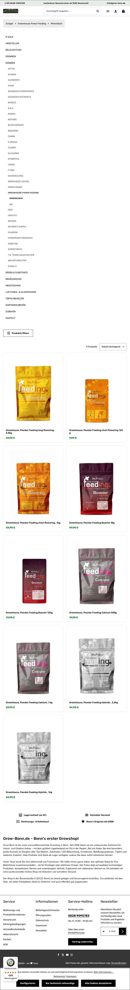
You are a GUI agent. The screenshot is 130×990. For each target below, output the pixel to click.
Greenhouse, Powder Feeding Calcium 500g (93, 612)
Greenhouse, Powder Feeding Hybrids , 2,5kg (93, 702)
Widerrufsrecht (10, 934)
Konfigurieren (27, 983)
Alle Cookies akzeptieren (98, 983)
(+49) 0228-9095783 (15, 3)
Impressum (41, 925)
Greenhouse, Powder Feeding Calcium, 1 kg (29, 702)
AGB (5, 944)
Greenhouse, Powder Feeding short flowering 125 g (96, 431)
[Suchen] (97, 11)
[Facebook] (58, 955)
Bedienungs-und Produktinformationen (14, 912)
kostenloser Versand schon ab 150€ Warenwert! (66, 3)
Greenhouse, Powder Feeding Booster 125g (29, 612)
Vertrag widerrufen (82, 941)
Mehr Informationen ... (104, 972)
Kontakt (7, 939)
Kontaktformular (76, 932)
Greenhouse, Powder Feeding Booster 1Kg (92, 522)
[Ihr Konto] (115, 11)
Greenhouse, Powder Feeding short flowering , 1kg (33, 522)
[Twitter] (63, 955)
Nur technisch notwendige (60, 983)
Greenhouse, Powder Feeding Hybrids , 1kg (29, 792)
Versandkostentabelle (14, 929)
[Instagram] (71, 955)
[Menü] (107, 11)
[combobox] (69, 11)
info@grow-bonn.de (116, 3)
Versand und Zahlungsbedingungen (14, 922)
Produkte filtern (20, 333)
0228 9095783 (78, 915)
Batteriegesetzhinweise (48, 910)
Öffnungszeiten (43, 915)
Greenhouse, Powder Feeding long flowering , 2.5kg (30, 431)
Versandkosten (118, 963)
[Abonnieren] (122, 931)
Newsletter (41, 930)
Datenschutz (42, 920)
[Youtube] (67, 955)
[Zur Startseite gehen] (10, 11)
